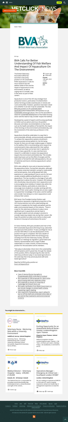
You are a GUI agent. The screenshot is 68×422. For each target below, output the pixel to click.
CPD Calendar (43, 403)
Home (15, 26)
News (20, 26)
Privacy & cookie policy (48, 406)
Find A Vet (30, 403)
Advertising (22, 406)
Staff (25, 403)
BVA (44, 84)
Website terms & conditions (34, 406)
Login (55, 403)
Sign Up (50, 403)
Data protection (36, 407)
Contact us (8, 406)
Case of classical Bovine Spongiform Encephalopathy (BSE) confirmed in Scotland (32, 275)
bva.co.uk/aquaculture (21, 264)
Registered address (61, 406)
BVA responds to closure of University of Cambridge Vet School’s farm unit (31, 283)
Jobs (21, 403)
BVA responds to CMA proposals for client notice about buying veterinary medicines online (34, 279)
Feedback (15, 406)
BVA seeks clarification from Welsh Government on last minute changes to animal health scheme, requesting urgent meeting (35, 288)
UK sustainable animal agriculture (31, 112)
